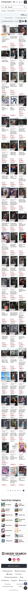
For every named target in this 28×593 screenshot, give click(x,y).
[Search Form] (22, 2)
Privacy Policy (7, 584)
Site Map (20, 586)
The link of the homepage (7, 586)
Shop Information (20, 584)
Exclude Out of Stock (8, 21)
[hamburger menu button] (25, 2)
